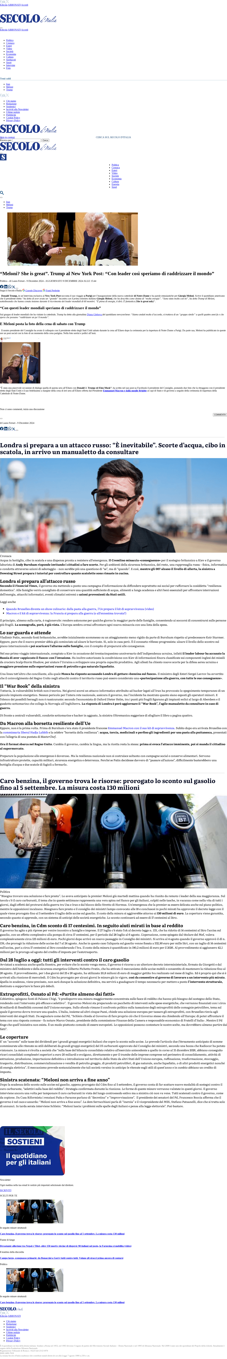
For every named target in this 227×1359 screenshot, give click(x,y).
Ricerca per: (6, 140)
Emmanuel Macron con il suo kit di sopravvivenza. (141, 728)
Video (9, 48)
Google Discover (34, 290)
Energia (115, 184)
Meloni (9, 87)
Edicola (3, 5)
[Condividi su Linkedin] (6, 287)
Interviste (10, 65)
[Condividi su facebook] (2, 287)
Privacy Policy (13, 120)
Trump (9, 89)
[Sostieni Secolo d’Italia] (32, 1174)
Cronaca (10, 43)
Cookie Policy (13, 117)
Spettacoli (11, 59)
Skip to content (7, 137)
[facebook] (1, 2)
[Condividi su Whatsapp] (10, 287)
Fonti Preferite (52, 290)
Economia (11, 54)
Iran (8, 84)
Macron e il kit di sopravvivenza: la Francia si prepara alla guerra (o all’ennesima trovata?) (66, 613)
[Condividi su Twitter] (14, 287)
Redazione (11, 103)
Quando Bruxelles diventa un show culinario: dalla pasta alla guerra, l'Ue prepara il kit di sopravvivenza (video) (80, 609)
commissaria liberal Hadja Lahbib (25, 732)
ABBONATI (14, 5)
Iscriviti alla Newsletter (17, 109)
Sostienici (11, 106)
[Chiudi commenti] (1, 418)
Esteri (9, 45)
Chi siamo (11, 101)
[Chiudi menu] (1, 27)
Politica (9, 40)
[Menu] (1, 153)
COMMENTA (220, 415)
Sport (8, 62)
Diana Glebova (94, 314)
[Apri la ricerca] (2, 194)
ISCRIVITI (5, 1190)
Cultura (9, 57)
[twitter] (7, 2)
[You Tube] (4, 2)
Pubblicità (11, 115)
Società (9, 51)
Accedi (24, 5)
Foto (8, 68)
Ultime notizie (13, 112)
